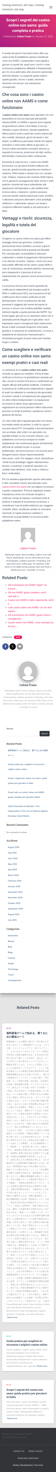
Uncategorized (14, 980)
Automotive (13, 935)
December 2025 (15, 892)
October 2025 (14, 903)
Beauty (11, 941)
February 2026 (14, 881)
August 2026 (13, 847)
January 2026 (14, 886)
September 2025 (15, 909)
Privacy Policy (36, 1451)
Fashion (11, 958)
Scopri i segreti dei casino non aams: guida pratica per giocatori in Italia (26, 1393)
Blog (18, 637)
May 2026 (12, 864)
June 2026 (13, 858)
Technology (13, 969)
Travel (10, 975)
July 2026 (12, 853)
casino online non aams (14, 487)
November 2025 (15, 897)
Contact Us (18, 1451)
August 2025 (13, 914)
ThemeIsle (38, 1465)
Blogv (10, 952)
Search (9, 728)
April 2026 (12, 869)
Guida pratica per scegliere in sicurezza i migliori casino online (26, 1342)
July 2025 (12, 920)
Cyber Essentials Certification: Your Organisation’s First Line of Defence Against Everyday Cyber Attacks (28, 811)
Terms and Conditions (28, 1458)
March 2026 (13, 875)
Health (11, 963)
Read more (12, 1317)
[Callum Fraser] (28, 670)
